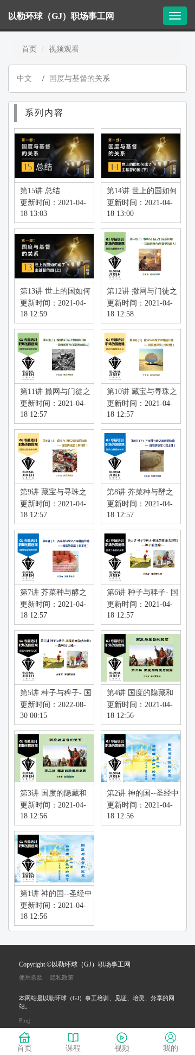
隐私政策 (62, 977)
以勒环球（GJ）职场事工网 (61, 16)
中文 (24, 78)
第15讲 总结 (40, 191)
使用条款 (31, 977)
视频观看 (64, 49)
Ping (24, 1020)
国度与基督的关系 (79, 78)
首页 (29, 49)
